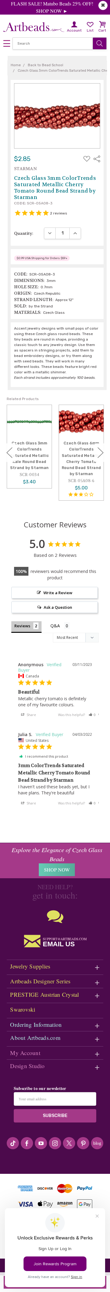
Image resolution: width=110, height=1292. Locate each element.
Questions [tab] (60, 626)
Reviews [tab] (22, 626)
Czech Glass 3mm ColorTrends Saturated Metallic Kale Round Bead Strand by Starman (29, 455)
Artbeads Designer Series (40, 981)
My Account (25, 1053)
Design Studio (27, 1066)
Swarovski (22, 1009)
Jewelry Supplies (30, 966)
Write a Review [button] (57, 592)
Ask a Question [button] (58, 607)
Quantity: (23, 233)
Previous (9, 453)
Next (100, 453)
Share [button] (31, 714)
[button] (92, 714)
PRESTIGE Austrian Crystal (44, 994)
